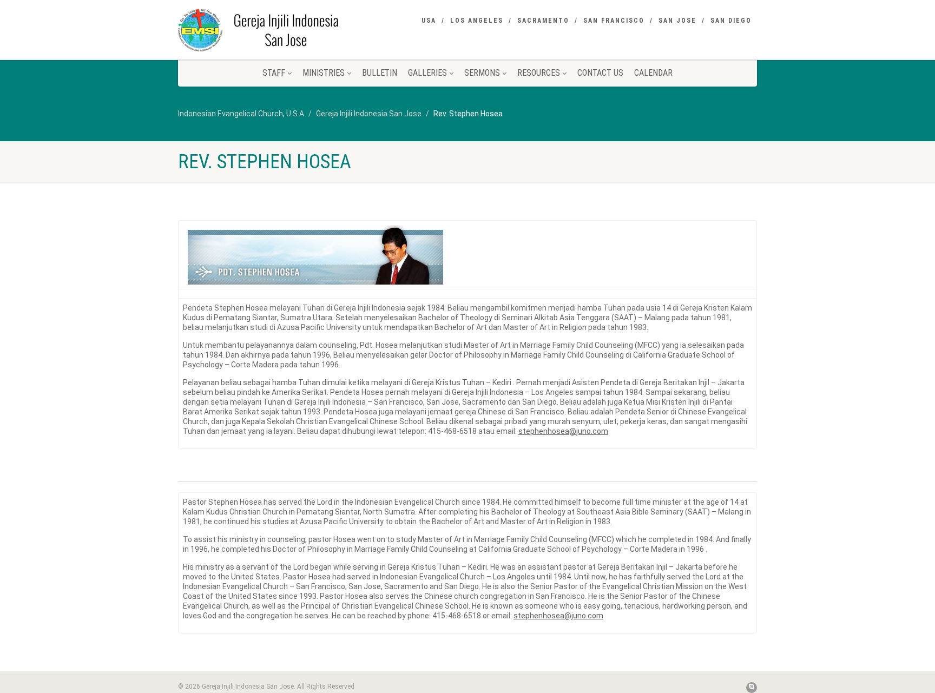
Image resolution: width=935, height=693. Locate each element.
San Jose (677, 20)
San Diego (731, 20)
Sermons (482, 73)
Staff (273, 73)
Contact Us (600, 73)
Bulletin (379, 73)
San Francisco (613, 20)
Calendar (653, 73)
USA (429, 20)
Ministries (323, 73)
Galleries (427, 73)
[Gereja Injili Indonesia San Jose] (269, 29)
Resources (538, 73)
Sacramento (543, 20)
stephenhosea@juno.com (563, 431)
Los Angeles (476, 20)
